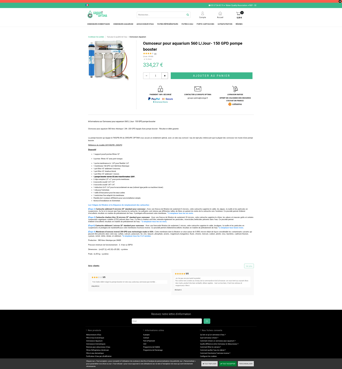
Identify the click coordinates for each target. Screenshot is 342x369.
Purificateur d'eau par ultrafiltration (99, 356)
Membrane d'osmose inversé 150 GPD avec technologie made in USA (125, 232)
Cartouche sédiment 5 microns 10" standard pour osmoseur (120, 209)
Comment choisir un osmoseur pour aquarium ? (217, 341)
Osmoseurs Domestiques (95, 344)
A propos (146, 335)
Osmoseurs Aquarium (123, 24)
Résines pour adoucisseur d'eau (98, 347)
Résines (239, 24)
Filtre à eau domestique (95, 353)
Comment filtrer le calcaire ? (210, 347)
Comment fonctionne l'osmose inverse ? (215, 353)
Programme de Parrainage (153, 350)
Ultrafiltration (225, 24)
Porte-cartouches (205, 24)
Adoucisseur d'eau (145, 24)
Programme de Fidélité (151, 347)
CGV (144, 344)
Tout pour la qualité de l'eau (117, 37)
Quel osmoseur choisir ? (209, 338)
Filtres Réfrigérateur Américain (97, 350)
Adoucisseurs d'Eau (93, 335)
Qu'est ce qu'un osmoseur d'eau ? (213, 335)
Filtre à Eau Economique (95, 338)
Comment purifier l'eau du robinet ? (213, 350)
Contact (146, 338)
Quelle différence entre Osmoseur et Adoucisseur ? (219, 344)
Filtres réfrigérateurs (167, 24)
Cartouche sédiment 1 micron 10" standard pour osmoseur (119, 226)
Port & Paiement (149, 341)
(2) (155, 54)
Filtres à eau (187, 24)
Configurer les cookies (208, 356)
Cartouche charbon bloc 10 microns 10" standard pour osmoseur (123, 217)
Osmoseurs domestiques (98, 24)
